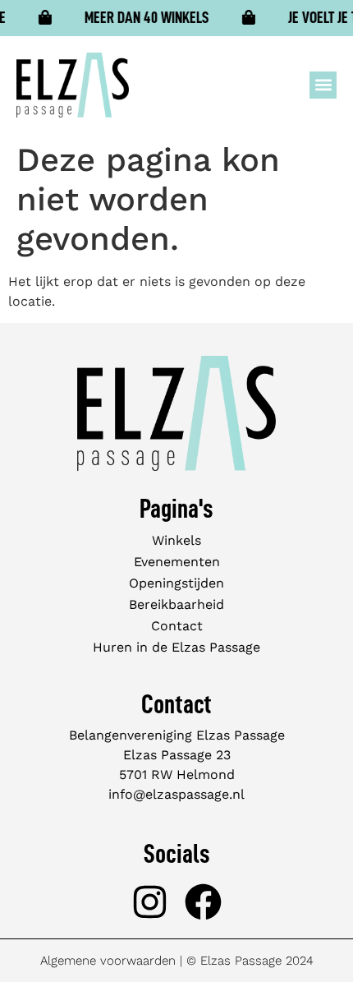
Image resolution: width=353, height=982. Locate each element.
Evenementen (177, 561)
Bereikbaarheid (176, 604)
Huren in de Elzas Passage (176, 647)
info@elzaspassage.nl (176, 794)
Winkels (176, 540)
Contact (177, 626)
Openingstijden (176, 583)
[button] (323, 85)
